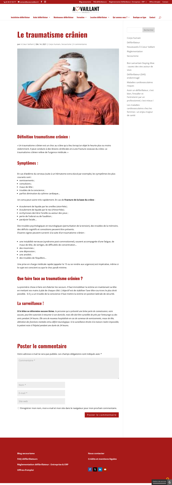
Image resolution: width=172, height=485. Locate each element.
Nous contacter (96, 453)
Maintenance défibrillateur (64, 17)
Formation (80, 17)
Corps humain (54, 44)
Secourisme (66, 44)
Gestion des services (159, 481)
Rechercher (148, 30)
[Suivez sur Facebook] (90, 469)
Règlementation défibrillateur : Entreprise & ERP (42, 464)
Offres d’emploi (154, 2)
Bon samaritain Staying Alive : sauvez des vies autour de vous (140, 66)
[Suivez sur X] (95, 469)
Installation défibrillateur (20, 17)
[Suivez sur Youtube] (105, 469)
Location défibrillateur (98, 17)
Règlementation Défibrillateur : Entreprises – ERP (127, 2)
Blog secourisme (85, 2)
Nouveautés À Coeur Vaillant (141, 46)
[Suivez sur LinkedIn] (100, 469)
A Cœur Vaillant (27, 44)
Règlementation (135, 51)
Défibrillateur (133, 42)
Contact (165, 2)
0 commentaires (80, 44)
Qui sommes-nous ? (120, 17)
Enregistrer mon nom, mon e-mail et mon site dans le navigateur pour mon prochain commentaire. (68, 408)
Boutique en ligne (139, 17)
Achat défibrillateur (40, 17)
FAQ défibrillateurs (100, 2)
